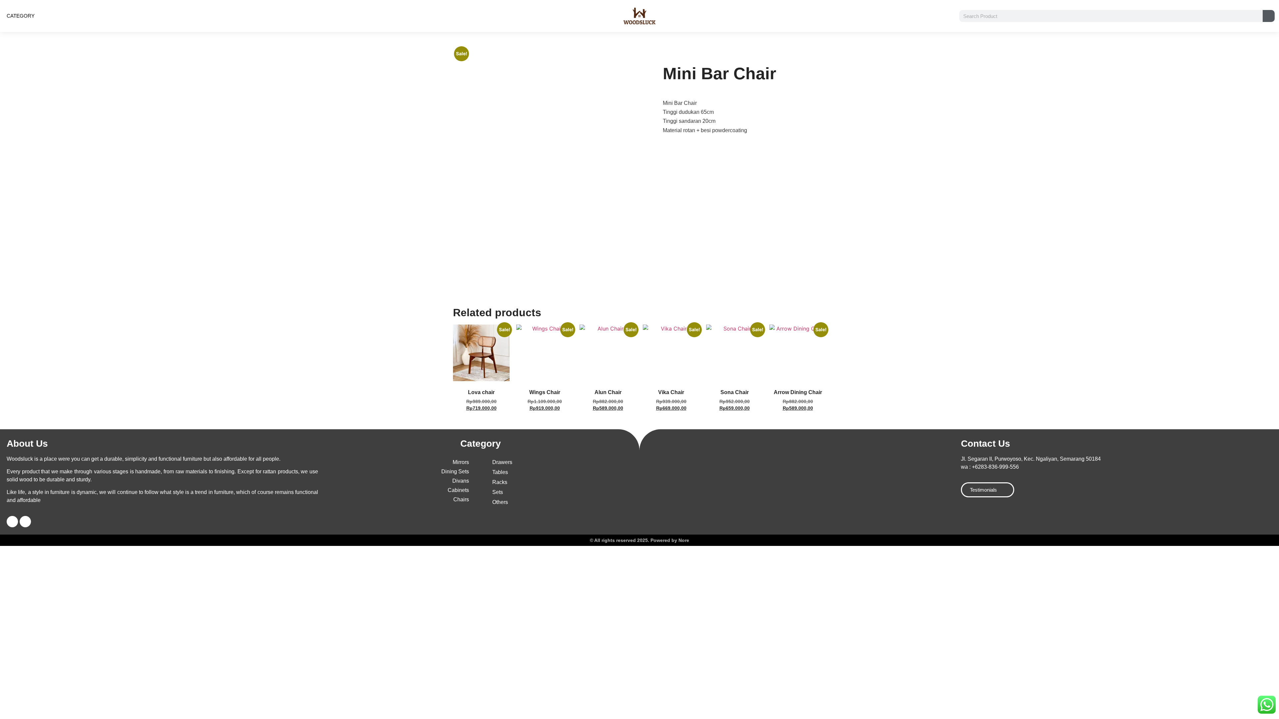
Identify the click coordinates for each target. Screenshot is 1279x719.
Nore (683, 540)
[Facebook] (12, 521)
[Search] (1269, 16)
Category (21, 16)
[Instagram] (25, 521)
